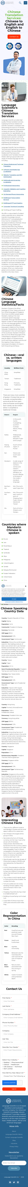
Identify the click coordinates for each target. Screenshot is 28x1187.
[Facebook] (10, 1182)
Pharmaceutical (17, 1062)
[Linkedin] (17, 1182)
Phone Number (8, 1022)
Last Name (6, 1006)
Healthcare (15, 1064)
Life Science (8, 1067)
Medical (6, 1062)
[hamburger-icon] (25, 2)
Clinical (6, 1064)
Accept (14, 599)
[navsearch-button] (20, 3)
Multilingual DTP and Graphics (12, 203)
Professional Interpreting (11, 185)
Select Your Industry (10, 1060)
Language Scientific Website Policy (14, 601)
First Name (6, 998)
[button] (25, 586)
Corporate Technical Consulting (13, 206)
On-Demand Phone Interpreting (13, 194)
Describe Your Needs (10, 1047)
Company (5, 1031)
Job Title (5, 1039)
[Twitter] (14, 1182)
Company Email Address (11, 1014)
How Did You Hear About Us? (13, 1073)
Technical (18, 1067)
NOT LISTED (8, 1069)
